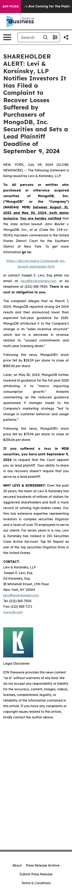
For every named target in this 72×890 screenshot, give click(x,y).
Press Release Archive (43, 865)
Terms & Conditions (36, 883)
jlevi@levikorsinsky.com (38, 281)
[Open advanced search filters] (55, 37)
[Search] (45, 37)
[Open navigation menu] (7, 37)
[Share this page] (66, 37)
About (17, 865)
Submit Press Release (36, 874)
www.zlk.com (13, 612)
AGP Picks (10, 6)
